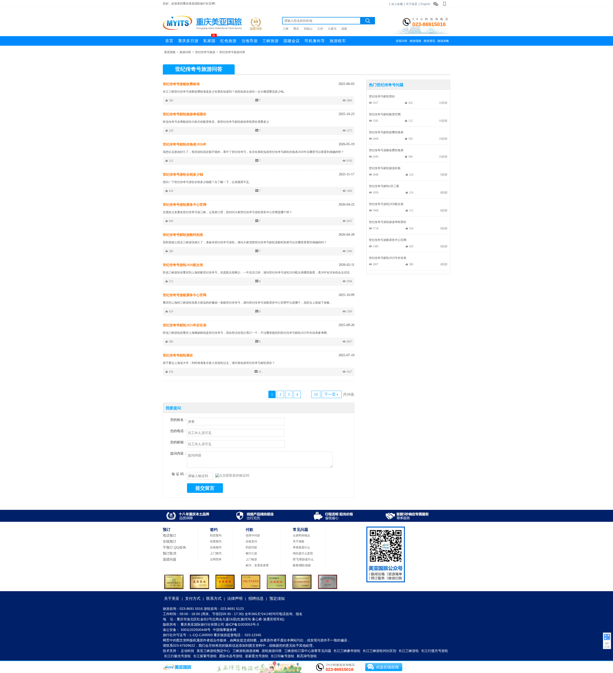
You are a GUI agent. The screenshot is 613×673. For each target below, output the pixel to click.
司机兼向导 (315, 41)
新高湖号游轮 (307, 656)
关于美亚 (411, 4)
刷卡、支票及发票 (257, 565)
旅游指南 (415, 41)
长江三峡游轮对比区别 (379, 651)
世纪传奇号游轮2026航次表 (386, 204)
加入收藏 (397, 4)
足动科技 (187, 651)
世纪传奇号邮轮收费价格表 (386, 132)
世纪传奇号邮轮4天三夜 (384, 186)
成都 (344, 28)
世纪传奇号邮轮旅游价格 (385, 168)
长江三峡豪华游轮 (347, 651)
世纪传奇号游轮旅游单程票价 (387, 221)
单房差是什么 (301, 547)
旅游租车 (338, 41)
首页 (169, 41)
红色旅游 (228, 41)
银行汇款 (251, 553)
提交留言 (205, 487)
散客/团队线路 (302, 565)
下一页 (330, 394)
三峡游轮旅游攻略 (246, 651)
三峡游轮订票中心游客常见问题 (307, 651)
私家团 (209, 39)
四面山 (308, 28)
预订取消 (169, 553)
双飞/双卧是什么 (303, 559)
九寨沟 (332, 28)
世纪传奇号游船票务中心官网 (387, 239)
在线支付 (251, 541)
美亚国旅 (170, 52)
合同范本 (215, 559)
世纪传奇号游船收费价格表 (386, 150)
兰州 (320, 28)
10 (316, 394)
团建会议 (292, 41)
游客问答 (401, 41)
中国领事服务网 (224, 630)
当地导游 (249, 41)
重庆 (296, 28)
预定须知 (277, 598)
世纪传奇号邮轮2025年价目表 (387, 257)
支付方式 (192, 598)
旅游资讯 (429, 41)
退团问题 (169, 559)
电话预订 (169, 535)
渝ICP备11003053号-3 (242, 624)
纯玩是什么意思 (303, 553)
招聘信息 (256, 598)
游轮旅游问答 (272, 651)
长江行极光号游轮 (177, 656)
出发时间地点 (301, 535)
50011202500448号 (195, 630)
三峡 (286, 28)
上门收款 (251, 559)
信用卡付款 (253, 535)
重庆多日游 (188, 41)
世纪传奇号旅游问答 (232, 52)
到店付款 (251, 547)
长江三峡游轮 (409, 651)
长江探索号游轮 (205, 656)
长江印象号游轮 (282, 656)
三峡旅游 (270, 41)
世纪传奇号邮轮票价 (382, 96)
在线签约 (215, 547)
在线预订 (169, 541)
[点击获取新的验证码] (232, 475)
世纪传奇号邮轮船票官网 (385, 114)
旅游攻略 (443, 41)
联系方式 (213, 598)
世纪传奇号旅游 (205, 52)
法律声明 (235, 598)
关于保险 (298, 541)
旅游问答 (185, 52)
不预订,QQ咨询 (174, 547)
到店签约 (215, 535)
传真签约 (215, 541)
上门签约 (215, 553)
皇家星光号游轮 (256, 656)
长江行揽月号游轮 (434, 651)
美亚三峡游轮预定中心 (213, 651)
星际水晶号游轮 (231, 656)
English (425, 4)
